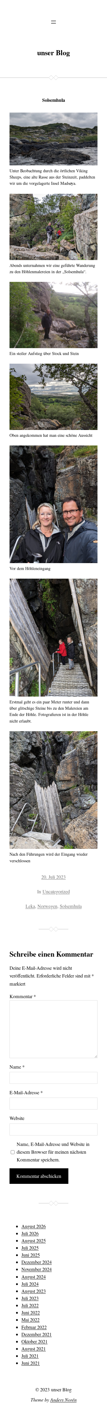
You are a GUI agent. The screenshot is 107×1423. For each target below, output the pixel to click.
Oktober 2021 (34, 1341)
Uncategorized (56, 891)
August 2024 (33, 1276)
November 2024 (36, 1269)
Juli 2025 (30, 1247)
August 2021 (33, 1348)
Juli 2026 (30, 1233)
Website (17, 1118)
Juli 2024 (30, 1284)
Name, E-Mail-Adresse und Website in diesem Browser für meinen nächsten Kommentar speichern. (53, 1152)
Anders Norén (63, 1399)
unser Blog (53, 52)
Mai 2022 (30, 1319)
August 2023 (33, 1291)
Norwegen (47, 906)
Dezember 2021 (36, 1334)
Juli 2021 (30, 1356)
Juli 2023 (30, 1298)
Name (17, 1067)
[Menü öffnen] (53, 22)
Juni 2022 (30, 1312)
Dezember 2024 (36, 1262)
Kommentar (23, 996)
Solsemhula (71, 906)
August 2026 (33, 1226)
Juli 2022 (30, 1305)
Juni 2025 (30, 1255)
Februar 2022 (34, 1327)
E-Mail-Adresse (26, 1092)
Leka (30, 906)
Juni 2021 (30, 1363)
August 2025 (33, 1240)
